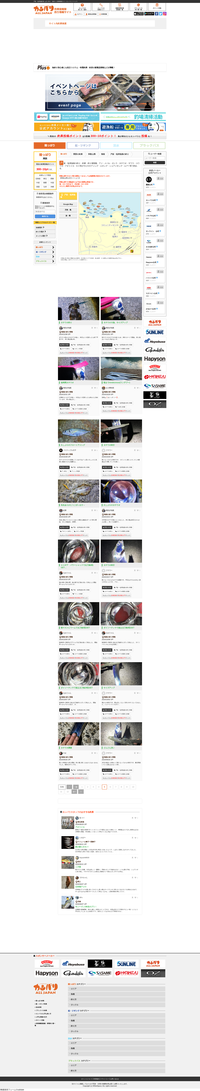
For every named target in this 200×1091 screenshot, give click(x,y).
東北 (45, 179)
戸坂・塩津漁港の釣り (119, 154)
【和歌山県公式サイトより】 (69, 178)
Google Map (68, 204)
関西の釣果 (78, 154)
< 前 (76, 787)
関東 (52, 179)
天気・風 (68, 210)
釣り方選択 (40, 232)
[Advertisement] (100, 45)
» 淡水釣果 (38, 1007)
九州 (45, 187)
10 (133, 787)
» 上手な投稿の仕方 (41, 1017)
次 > (74, 792)
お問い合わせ (114, 1079)
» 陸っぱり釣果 (39, 1001)
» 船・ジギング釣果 (41, 1004)
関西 (45, 183)
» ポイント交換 (39, 1020)
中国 (52, 183)
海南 (103, 154)
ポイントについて (86, 1079)
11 (61, 792)
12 (68, 792)
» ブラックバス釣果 (41, 1010)
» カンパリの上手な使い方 (43, 1014)
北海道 (38, 179)
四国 (38, 187)
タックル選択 (41, 236)
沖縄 (52, 187)
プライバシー (105, 1079)
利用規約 (96, 1079)
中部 (38, 183)
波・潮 (68, 216)
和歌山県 (92, 154)
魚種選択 (39, 227)
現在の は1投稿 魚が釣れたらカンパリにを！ (100, 135)
